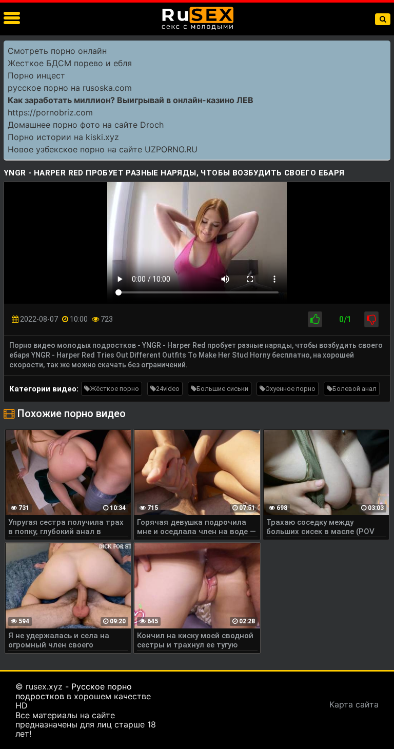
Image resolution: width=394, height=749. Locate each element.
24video (168, 388)
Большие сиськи (222, 388)
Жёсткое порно (114, 388)
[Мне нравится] (315, 319)
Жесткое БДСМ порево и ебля (70, 63)
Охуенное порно (290, 388)
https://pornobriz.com (50, 112)
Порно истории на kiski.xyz (63, 137)
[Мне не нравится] (371, 319)
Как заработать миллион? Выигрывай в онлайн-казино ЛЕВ (130, 100)
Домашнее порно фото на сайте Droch (86, 125)
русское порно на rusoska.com (70, 88)
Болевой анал (354, 388)
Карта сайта (354, 704)
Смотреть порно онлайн (57, 51)
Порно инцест (36, 75)
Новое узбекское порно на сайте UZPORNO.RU (103, 149)
